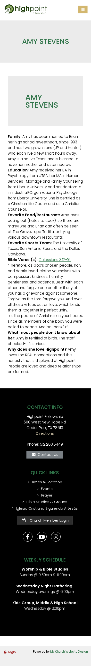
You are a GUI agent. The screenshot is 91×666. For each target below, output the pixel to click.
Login (12, 652)
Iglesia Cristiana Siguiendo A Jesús (47, 508)
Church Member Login (49, 520)
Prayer (46, 495)
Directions (45, 433)
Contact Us (48, 454)
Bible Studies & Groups (46, 501)
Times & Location (47, 482)
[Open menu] (83, 9)
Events (47, 488)
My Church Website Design (69, 651)
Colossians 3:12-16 (55, 259)
